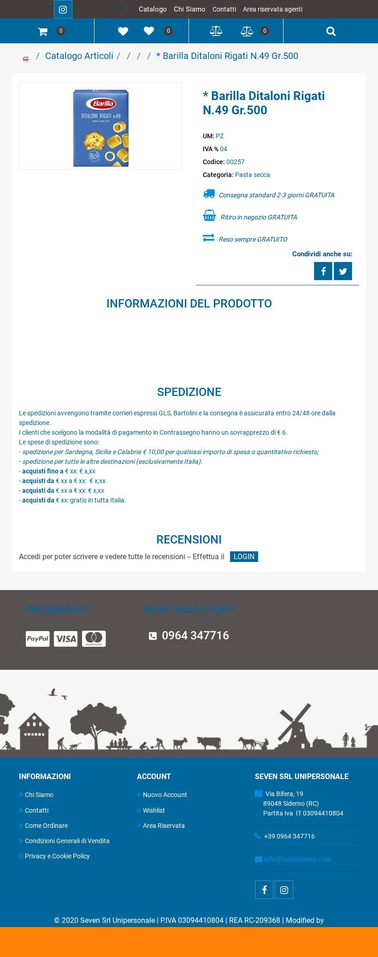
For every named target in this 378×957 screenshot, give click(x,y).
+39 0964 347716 (289, 836)
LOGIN (244, 556)
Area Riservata (164, 825)
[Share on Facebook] (323, 271)
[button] (101, 126)
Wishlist (154, 810)
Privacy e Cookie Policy (57, 856)
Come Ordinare (46, 825)
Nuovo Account (165, 794)
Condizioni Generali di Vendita (67, 841)
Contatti (224, 9)
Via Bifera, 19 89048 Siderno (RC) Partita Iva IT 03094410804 (299, 803)
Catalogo (153, 9)
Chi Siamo (190, 9)
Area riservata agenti (272, 9)
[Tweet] (343, 271)
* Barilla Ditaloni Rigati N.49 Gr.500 (227, 55)
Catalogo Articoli (79, 55)
